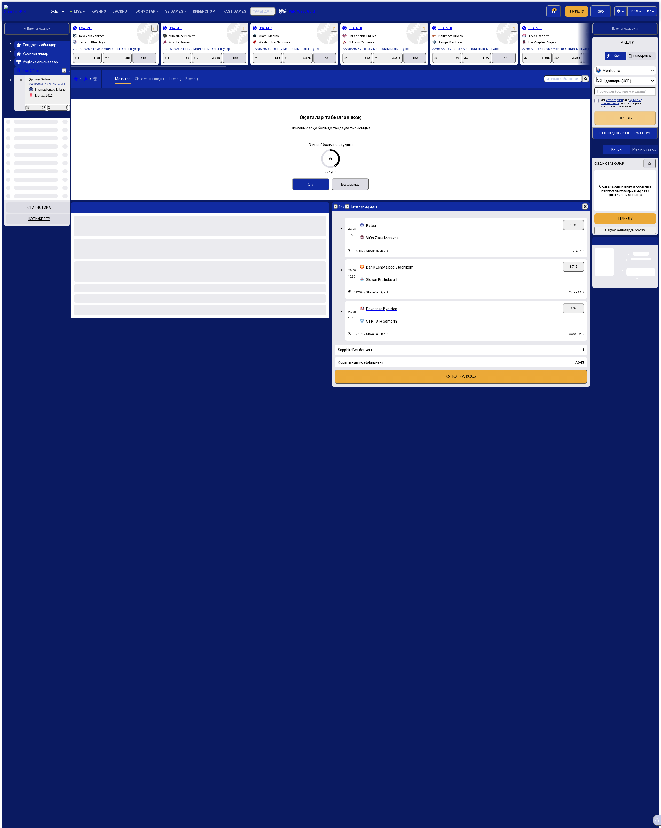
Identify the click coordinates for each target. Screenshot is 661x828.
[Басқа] (574, 98)
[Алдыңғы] (64, 70)
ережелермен (614, 100)
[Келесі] (347, 215)
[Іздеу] (585, 78)
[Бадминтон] (86, 79)
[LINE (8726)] (76, 79)
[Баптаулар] (649, 163)
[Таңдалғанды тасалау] (59, 144)
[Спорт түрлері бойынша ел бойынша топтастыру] (65, 144)
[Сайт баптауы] (620, 11)
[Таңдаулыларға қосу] (154, 28)
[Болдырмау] (585, 215)
